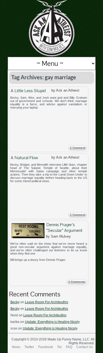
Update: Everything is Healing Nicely (52, 322)
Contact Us (84, 347)
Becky (15, 302)
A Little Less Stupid (28, 91)
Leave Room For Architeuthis (46, 302)
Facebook (45, 347)
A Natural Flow (24, 158)
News (16, 347)
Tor (59, 347)
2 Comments (76, 281)
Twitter (29, 347)
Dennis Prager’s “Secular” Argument (64, 227)
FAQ (69, 347)
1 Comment (77, 147)
